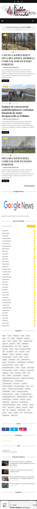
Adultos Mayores (21, 362)
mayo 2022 (18, 318)
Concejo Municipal (7, 383)
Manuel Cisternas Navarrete (11, 67)
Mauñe (30, 396)
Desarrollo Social (28, 341)
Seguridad (25, 346)
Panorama (22, 370)
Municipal (22, 399)
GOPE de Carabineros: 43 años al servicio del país (22, 483)
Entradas (7, 450)
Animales (26, 354)
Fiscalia (28, 335)
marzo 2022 (18, 323)
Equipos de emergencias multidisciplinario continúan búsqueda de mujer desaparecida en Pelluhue (17, 111)
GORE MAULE (25, 343)
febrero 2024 (18, 264)
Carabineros (16, 335)
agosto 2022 (18, 310)
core (21, 412)
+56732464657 (7, 441)
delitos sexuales (28, 412)
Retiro (20, 341)
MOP (20, 346)
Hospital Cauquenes (26, 394)
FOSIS (13, 391)
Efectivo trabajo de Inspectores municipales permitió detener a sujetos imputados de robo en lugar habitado (22, 463)
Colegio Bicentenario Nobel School (11, 378)
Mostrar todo (18, 29)
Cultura (26, 357)
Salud (4, 341)
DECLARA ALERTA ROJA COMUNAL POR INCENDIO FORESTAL (17, 161)
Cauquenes (26, 375)
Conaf (28, 351)
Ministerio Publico (7, 399)
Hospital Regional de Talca (9, 396)
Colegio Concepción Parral (27, 378)
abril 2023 (18, 289)
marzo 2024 (18, 261)
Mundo (4, 362)
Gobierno (17, 394)
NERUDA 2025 (6, 402)
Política (13, 338)
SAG (16, 351)
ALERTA (24, 372)
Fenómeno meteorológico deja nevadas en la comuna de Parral (21, 470)
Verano (10, 412)
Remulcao (24, 407)
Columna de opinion (7, 370)
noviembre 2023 (18, 271)
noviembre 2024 (18, 241)
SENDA (31, 407)
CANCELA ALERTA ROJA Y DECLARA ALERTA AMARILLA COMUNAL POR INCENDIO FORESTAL (18, 60)
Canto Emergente (17, 375)
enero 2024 (18, 266)
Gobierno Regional (7, 357)
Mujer (21, 365)
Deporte (12, 354)
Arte (29, 372)
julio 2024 (18, 251)
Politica (11, 349)
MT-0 (18, 359)
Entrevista (27, 388)
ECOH (27, 386)
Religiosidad (5, 372)
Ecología (5, 359)
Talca (11, 372)
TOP (16, 346)
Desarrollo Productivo (8, 346)
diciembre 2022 (18, 300)
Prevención (25, 404)
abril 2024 (18, 259)
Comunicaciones (19, 380)
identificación (6, 415)
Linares (16, 365)
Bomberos (27, 338)
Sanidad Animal (21, 410)
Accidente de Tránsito (25, 349)
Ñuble (4, 338)
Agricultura (12, 343)
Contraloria (24, 383)
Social (8, 341)
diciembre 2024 (18, 238)
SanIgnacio (13, 410)
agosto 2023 (18, 279)
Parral (22, 335)
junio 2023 (18, 284)
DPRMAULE (5, 354)
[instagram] (21, 1)
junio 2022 (18, 315)
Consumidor (16, 383)
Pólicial (31, 404)
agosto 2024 (18, 248)
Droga (16, 349)
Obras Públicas (11, 362)
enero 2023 (18, 297)
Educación (5, 343)
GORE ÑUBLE (30, 362)
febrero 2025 (18, 233)
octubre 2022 (18, 305)
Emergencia (19, 338)
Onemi (17, 367)
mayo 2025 (18, 230)
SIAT (4, 410)
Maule (4, 335)
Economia (5, 349)
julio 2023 (18, 282)
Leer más (5, 80)
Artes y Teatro (30, 367)
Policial (9, 335)
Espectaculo (19, 354)
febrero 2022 (18, 325)
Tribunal (15, 357)
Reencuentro (11, 407)
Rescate (23, 367)
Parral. (18, 404)
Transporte (21, 351)
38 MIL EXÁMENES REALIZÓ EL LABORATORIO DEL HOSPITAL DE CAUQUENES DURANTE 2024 (22, 477)
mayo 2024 (18, 256)
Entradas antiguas (29, 185)
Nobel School (14, 402)
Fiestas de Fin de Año (8, 394)
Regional (18, 407)
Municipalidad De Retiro (8, 367)
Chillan (20, 357)
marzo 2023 (18, 292)
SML (4, 351)
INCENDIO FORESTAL (22, 396)
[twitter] (18, 1)
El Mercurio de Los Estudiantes (15, 388)
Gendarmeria (12, 359)
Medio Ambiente (25, 359)
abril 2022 (18, 320)
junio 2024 (18, 253)
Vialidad (16, 412)
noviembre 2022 (18, 302)
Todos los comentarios (10, 452)
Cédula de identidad (7, 386)
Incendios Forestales (8, 365)
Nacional (15, 341)
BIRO (4, 375)
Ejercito (4, 388)
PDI (8, 338)
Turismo (4, 412)
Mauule (16, 370)
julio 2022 (18, 313)
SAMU (18, 343)
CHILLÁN (9, 375)
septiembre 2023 (18, 277)
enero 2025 (18, 235)
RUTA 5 (4, 407)
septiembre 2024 (18, 246)
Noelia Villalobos (24, 402)
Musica (29, 399)
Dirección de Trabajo (19, 386)
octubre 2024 (18, 243)
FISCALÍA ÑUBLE (6, 391)
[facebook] (15, 1)
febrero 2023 (18, 295)
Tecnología (17, 372)
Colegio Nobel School (8, 380)
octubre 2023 (18, 274)
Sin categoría (10, 351)
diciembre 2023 (18, 269)
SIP (7, 410)
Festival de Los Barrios (22, 391)
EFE (32, 386)
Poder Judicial (30, 370)
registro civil (14, 415)
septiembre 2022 (18, 307)
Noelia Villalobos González (9, 404)
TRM (29, 410)
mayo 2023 (18, 287)
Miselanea (15, 399)
